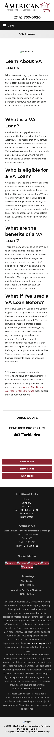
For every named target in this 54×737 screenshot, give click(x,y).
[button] (27, 462)
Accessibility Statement (26, 509)
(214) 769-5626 (31, 545)
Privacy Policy (26, 513)
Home (26, 499)
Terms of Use (26, 516)
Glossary (26, 506)
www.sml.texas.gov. (36, 643)
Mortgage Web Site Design (18, 732)
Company (26, 502)
